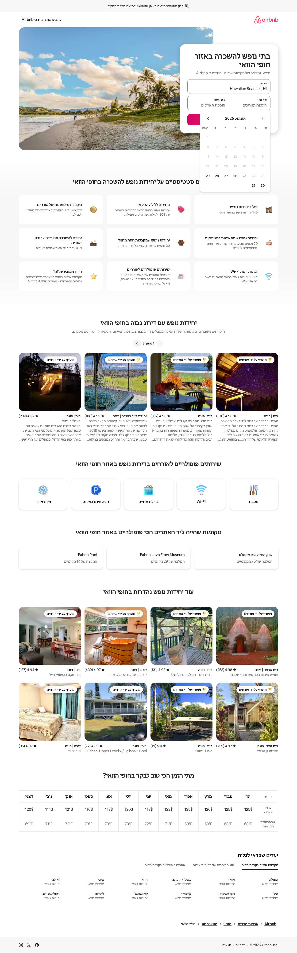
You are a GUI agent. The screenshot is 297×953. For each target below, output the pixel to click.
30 (263, 185)
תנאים (226, 945)
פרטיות (240, 945)
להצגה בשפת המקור (121, 6)
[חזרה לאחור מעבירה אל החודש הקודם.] (262, 118)
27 (226, 176)
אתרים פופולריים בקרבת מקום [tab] (165, 865)
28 (217, 176)
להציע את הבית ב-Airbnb (42, 19)
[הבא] (137, 343)
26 (235, 176)
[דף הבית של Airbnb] (266, 19)
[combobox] (229, 88)
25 (244, 176)
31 (253, 185)
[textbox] (250, 105)
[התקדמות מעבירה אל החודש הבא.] (208, 118)
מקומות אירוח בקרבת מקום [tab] (260, 865)
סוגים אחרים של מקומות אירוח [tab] (213, 865)
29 (208, 176)
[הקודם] (160, 343)
